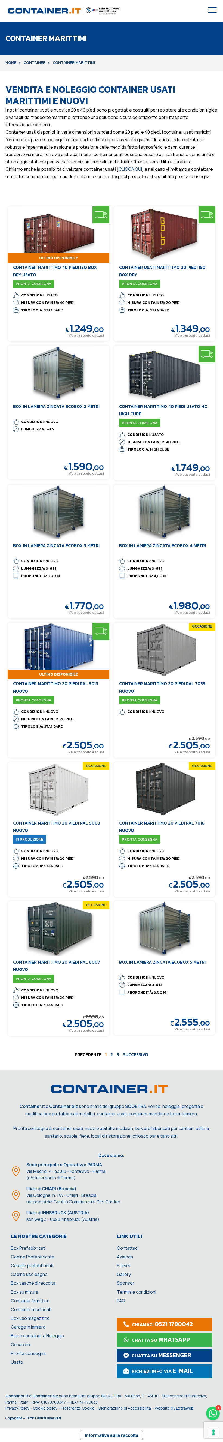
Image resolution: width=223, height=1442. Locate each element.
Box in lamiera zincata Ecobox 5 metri (162, 962)
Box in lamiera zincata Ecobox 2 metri (56, 406)
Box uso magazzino (30, 1318)
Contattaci (127, 1248)
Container (34, 62)
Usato (17, 1362)
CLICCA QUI (130, 169)
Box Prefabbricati (28, 1248)
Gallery (124, 1274)
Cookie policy (45, 1408)
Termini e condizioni (136, 1292)
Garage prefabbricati (32, 1266)
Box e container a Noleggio (37, 1336)
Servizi (123, 1266)
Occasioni (21, 1345)
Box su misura (24, 1292)
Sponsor (125, 1283)
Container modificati (31, 1309)
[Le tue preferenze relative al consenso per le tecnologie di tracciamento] (213, 1432)
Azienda (125, 1257)
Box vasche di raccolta (33, 1283)
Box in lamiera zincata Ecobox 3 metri (56, 545)
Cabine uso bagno (29, 1274)
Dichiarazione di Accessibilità (124, 1408)
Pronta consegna (28, 1353)
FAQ (121, 1301)
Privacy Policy (17, 1408)
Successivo (135, 1054)
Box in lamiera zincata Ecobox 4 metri (162, 545)
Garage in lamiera (28, 1327)
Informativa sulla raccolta (111, 1435)
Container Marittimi (30, 1301)
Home (10, 62)
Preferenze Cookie (78, 1408)
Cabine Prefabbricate (32, 1257)
